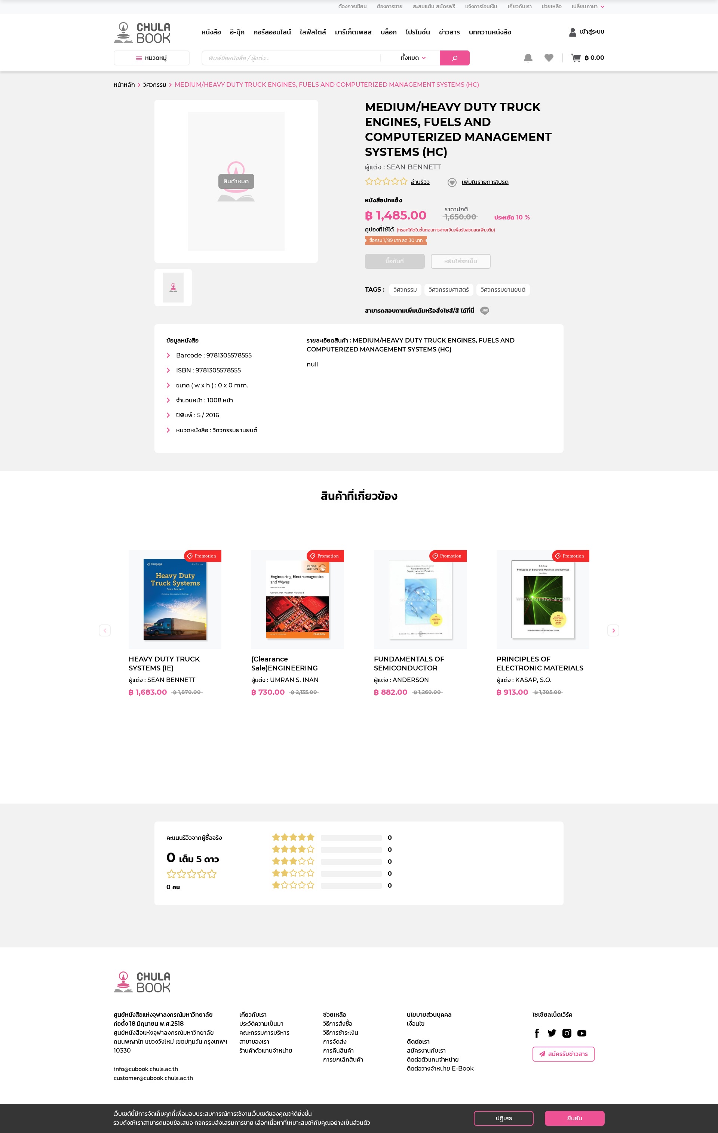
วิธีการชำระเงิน (340, 1032)
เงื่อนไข (415, 1023)
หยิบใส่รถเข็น (460, 261)
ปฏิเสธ (504, 1118)
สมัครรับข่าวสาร (568, 1053)
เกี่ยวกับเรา (253, 1014)
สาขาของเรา (254, 1041)
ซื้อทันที (395, 261)
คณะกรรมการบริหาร (264, 1032)
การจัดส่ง (335, 1041)
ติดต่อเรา (418, 1041)
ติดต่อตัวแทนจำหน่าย (433, 1059)
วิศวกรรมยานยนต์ (503, 289)
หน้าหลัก (124, 84)
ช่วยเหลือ (334, 1014)
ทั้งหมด (410, 57)
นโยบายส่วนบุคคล (429, 1014)
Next (613, 630)
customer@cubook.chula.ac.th (153, 1077)
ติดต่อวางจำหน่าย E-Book (440, 1068)
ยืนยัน (574, 1118)
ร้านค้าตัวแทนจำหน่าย (265, 1050)
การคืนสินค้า (338, 1050)
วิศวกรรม (405, 289)
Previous (105, 630)
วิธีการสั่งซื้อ (337, 1023)
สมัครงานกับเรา (426, 1050)
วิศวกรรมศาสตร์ (449, 289)
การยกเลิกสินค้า (343, 1059)
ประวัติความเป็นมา (261, 1023)
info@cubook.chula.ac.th (146, 1068)
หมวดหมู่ (156, 57)
